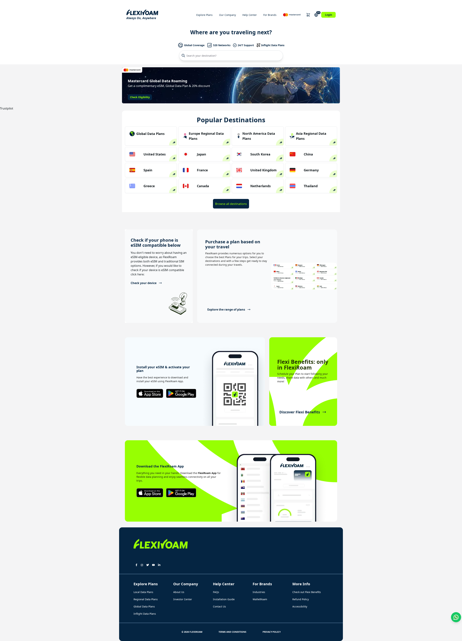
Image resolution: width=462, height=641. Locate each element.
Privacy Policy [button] (272, 631)
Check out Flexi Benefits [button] (306, 592)
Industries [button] (259, 592)
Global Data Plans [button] (144, 606)
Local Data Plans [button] (143, 592)
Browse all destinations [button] (231, 204)
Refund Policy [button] (300, 599)
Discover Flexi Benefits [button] (299, 412)
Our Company (227, 15)
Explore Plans (204, 15)
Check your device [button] (143, 283)
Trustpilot (6, 108)
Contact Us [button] (219, 606)
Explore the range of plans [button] (226, 309)
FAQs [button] (216, 592)
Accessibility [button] (299, 606)
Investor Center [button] (182, 599)
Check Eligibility (140, 97)
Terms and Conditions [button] (232, 631)
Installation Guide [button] (224, 599)
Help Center (249, 15)
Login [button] (328, 14)
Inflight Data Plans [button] (145, 613)
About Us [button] (178, 592)
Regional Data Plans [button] (146, 599)
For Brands (269, 15)
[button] (308, 14)
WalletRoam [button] (260, 599)
